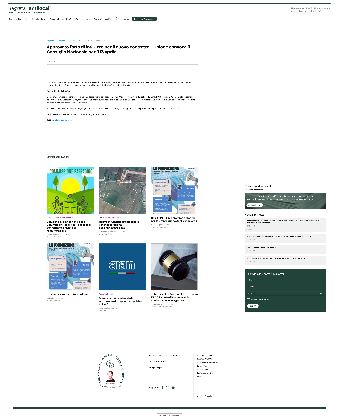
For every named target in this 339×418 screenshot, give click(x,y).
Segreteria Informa (39, 19)
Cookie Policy (202, 369)
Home (10, 19)
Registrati (125, 19)
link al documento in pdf (62, 120)
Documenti (97, 19)
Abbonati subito (254, 205)
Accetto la (260, 299)
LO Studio (208, 396)
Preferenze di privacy (206, 373)
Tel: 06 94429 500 (157, 361)
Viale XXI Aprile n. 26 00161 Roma (164, 355)
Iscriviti (253, 306)
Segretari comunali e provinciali (61, 40)
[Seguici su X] (168, 387)
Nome (251, 280)
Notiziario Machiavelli (82, 19)
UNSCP (19, 19)
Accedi (266, 205)
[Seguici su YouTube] (173, 387)
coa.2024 (109, 19)
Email (251, 287)
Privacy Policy (264, 299)
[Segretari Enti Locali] (110, 371)
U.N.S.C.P (100, 40)
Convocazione (85, 40)
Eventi (68, 19)
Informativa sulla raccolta (170, 415)
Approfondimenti (57, 19)
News (27, 19)
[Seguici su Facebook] (162, 387)
